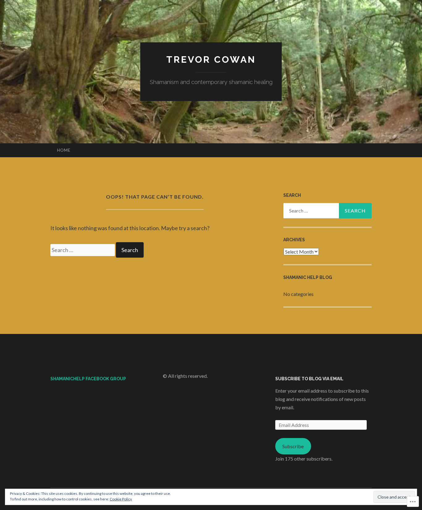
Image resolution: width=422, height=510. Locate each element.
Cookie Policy (121, 499)
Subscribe (293, 446)
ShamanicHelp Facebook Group (88, 378)
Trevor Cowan (211, 59)
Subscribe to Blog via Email (309, 378)
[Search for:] (83, 250)
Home (63, 150)
